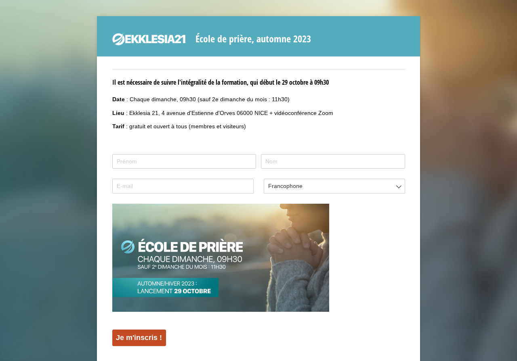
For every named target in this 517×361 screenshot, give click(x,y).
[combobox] (334, 186)
